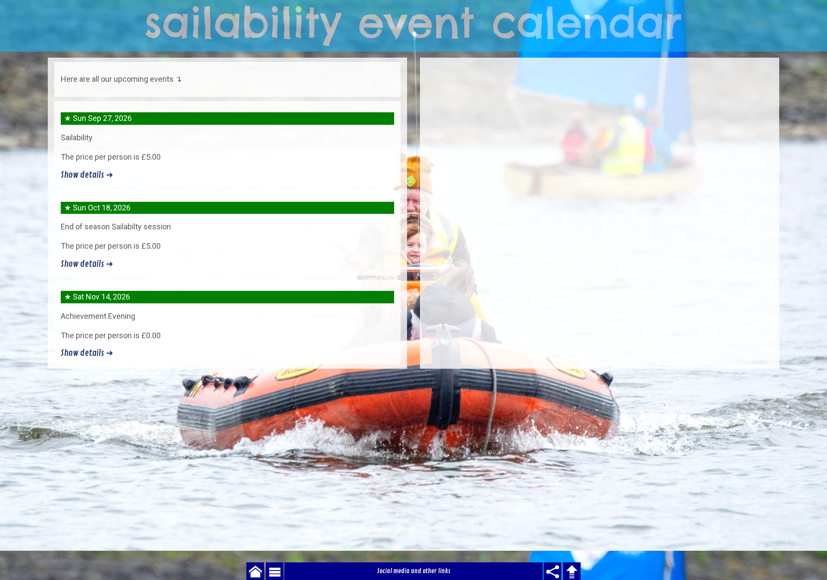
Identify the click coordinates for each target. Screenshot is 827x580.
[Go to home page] (255, 571)
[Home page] (413, 26)
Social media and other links (413, 571)
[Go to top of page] (572, 571)
